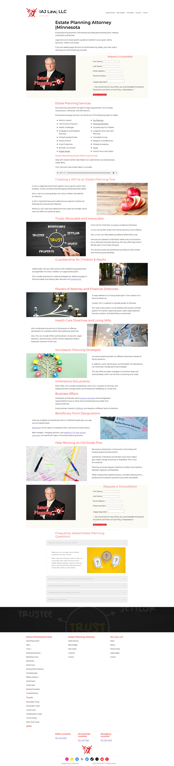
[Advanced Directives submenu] (41, 653)
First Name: (97, 61)
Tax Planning (98, 120)
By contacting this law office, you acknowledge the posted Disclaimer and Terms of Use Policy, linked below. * (118, 88)
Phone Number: (99, 76)
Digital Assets (64, 151)
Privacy (69, 763)
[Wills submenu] (30, 645)
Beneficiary (36, 427)
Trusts (95, 148)
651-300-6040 (106, 740)
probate (115, 225)
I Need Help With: (100, 82)
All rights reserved (111, 763)
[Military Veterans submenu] (38, 677)
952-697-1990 (83, 740)
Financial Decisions (100, 124)
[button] (87, 543)
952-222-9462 (61, 738)
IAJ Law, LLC (53, 11)
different (79, 408)
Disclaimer (64, 763)
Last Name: (97, 66)
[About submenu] (115, 645)
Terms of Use (75, 763)
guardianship (75, 279)
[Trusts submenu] (31, 649)
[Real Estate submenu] (34, 661)
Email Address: (99, 71)
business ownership (87, 398)
